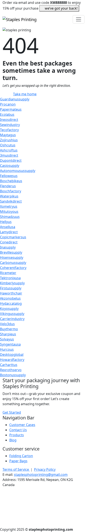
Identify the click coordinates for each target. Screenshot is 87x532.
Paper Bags (18, 461)
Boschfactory (10, 191)
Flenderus (8, 186)
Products (16, 435)
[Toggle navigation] (78, 19)
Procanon (8, 104)
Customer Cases (22, 424)
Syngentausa (10, 344)
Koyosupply (9, 308)
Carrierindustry (12, 318)
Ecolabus (7, 114)
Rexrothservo (11, 370)
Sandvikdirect (11, 201)
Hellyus (6, 221)
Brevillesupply (11, 252)
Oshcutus (7, 145)
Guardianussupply (14, 99)
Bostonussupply (13, 375)
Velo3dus (7, 324)
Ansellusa (7, 227)
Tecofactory (9, 129)
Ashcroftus (9, 150)
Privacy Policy (45, 469)
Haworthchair (11, 293)
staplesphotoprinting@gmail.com (41, 474)
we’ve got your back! (61, 8)
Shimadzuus (10, 216)
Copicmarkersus (13, 237)
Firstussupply (10, 288)
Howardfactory (12, 359)
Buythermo (9, 329)
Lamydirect (9, 232)
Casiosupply (9, 165)
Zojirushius (9, 140)
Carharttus (8, 364)
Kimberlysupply (12, 283)
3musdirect (9, 155)
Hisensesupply (11, 257)
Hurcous (7, 349)
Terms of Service (16, 469)
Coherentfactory (13, 267)
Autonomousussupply (17, 170)
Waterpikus (9, 196)
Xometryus (8, 206)
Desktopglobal (11, 354)
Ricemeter (8, 272)
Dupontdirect (11, 160)
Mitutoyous (9, 211)
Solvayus (7, 339)
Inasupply (8, 247)
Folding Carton (21, 455)
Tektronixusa (10, 278)
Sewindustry (10, 124)
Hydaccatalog (11, 303)
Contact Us (18, 430)
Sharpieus (8, 334)
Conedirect (9, 242)
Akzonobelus (10, 298)
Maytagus (8, 135)
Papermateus (11, 109)
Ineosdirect (9, 119)
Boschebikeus (11, 181)
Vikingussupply (12, 313)
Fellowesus (9, 175)
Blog (12, 440)
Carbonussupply (13, 262)
